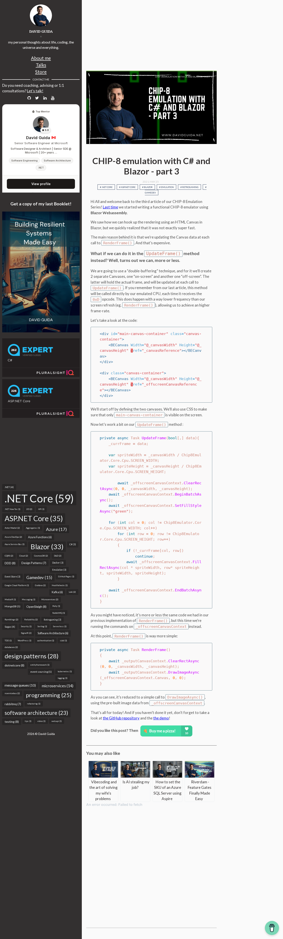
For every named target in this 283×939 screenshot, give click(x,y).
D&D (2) (57, 555)
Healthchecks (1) (60, 585)
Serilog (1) (42, 626)
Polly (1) (56, 606)
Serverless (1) (60, 626)
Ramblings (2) (11, 619)
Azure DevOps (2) (13, 537)
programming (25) (48, 695)
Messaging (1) (28, 599)
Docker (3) (57, 562)
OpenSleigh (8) (36, 606)
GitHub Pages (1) (66, 576)
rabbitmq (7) (13, 704)
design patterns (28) (32, 656)
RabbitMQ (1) (58, 613)
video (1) (41, 721)
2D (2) (29, 509)
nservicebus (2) (12, 693)
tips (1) (28, 721)
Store (41, 71)
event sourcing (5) (41, 671)
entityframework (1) (40, 665)
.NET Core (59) (39, 498)
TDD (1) (8, 640)
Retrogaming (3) (52, 619)
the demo (161, 718)
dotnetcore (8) (14, 665)
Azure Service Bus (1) (15, 544)
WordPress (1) (24, 640)
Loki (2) (72, 592)
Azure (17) (56, 529)
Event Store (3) (12, 576)
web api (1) (57, 721)
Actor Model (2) (12, 527)
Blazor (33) (47, 546)
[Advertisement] (41, 451)
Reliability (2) (31, 619)
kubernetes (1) (65, 671)
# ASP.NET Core (127, 187)
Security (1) (26, 626)
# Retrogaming (189, 187)
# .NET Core (106, 187)
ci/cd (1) (63, 640)
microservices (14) (57, 685)
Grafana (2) (40, 585)
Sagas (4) (10, 626)
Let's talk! (35, 91)
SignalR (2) (26, 633)
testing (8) (12, 721)
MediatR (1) (10, 599)
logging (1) (62, 678)
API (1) (41, 509)
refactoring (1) (33, 703)
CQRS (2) (9, 555)
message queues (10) (20, 685)
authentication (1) (45, 640)
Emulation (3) (59, 569)
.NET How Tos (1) (12, 509)
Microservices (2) (49, 599)
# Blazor (147, 187)
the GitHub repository (121, 718)
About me (41, 58)
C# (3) (72, 544)
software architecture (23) (36, 713)
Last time (110, 207)
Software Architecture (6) (53, 633)
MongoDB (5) (12, 606)
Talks (41, 65)
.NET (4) (9, 487)
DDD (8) (10, 563)
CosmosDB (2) (41, 555)
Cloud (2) (23, 555)
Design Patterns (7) (33, 563)
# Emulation (166, 187)
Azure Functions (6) (40, 537)
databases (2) (11, 647)
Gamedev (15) (39, 577)
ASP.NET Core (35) (34, 518)
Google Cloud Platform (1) (17, 585)
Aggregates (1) (33, 528)
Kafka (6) (57, 592)
